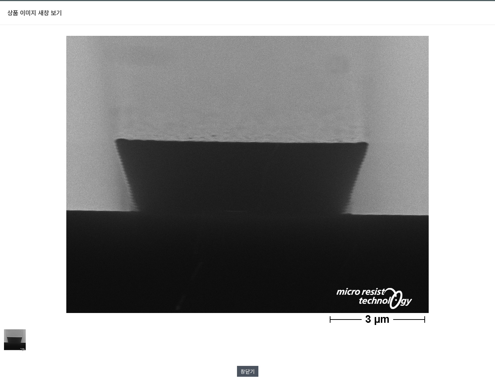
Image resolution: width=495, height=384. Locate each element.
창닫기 (248, 371)
